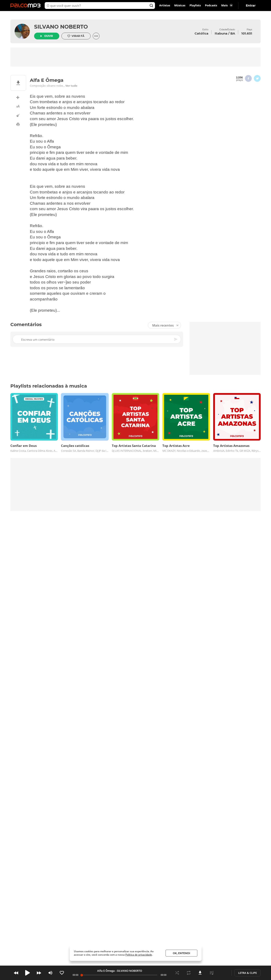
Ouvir (48, 36)
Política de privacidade (138, 954)
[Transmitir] (223, 973)
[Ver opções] (96, 36)
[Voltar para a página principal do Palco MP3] (26, 5)
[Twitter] (257, 78)
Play (27, 973)
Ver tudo (71, 86)
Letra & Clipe (247, 973)
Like (62, 973)
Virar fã (78, 36)
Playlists (195, 5)
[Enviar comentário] (176, 339)
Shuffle (177, 973)
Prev (16, 973)
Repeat (188, 973)
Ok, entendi (181, 953)
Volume (50, 973)
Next (39, 973)
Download (200, 973)
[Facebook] (248, 78)
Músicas (179, 5)
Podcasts (211, 5)
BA (232, 33)
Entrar (251, 5)
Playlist (211, 973)
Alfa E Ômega (106, 971)
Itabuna (221, 33)
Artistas (164, 5)
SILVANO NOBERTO (61, 27)
